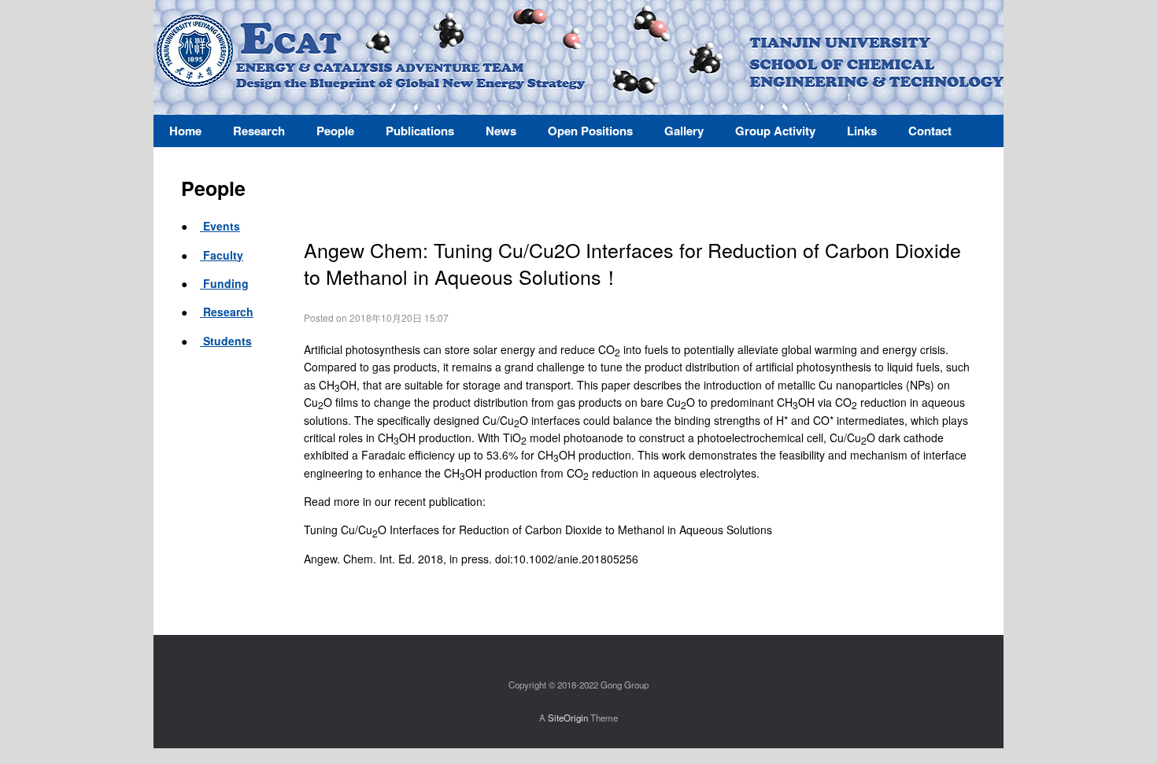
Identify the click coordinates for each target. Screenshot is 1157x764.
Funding (224, 283)
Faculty (221, 255)
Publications (420, 130)
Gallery (684, 130)
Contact (930, 130)
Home (185, 130)
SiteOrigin (568, 717)
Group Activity (775, 130)
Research (226, 311)
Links (862, 130)
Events (220, 226)
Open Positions (590, 130)
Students (226, 341)
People (335, 130)
